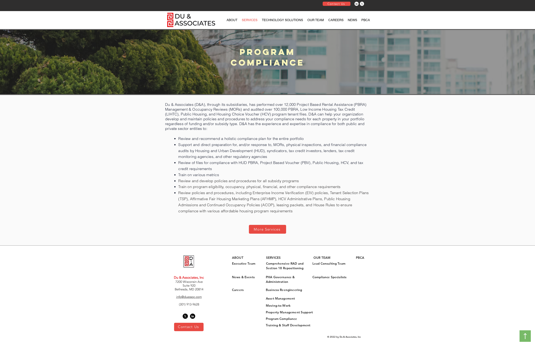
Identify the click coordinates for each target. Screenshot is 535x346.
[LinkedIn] (356, 4)
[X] (362, 4)
